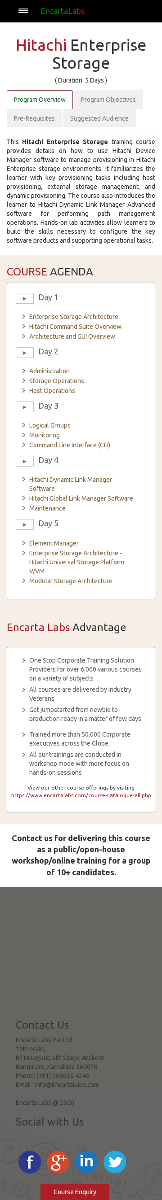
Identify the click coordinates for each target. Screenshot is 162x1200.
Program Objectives (108, 99)
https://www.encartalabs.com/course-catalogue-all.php (81, 795)
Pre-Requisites (34, 118)
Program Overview (40, 99)
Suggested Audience (99, 118)
